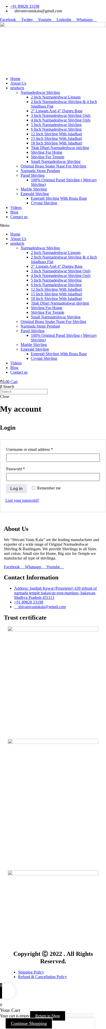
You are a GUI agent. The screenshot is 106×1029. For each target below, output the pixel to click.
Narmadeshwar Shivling (40, 92)
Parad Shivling (33, 175)
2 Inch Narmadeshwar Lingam (56, 97)
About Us (18, 83)
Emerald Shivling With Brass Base (59, 198)
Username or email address (37, 449)
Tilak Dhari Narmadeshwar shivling (60, 148)
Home (15, 78)
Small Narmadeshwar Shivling (56, 161)
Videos (16, 207)
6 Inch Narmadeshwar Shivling (56, 129)
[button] (53, 225)
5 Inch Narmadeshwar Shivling (56, 124)
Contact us (19, 217)
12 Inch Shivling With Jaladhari (56, 134)
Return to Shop (47, 1016)
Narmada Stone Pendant (40, 171)
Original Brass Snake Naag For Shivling (53, 166)
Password (23, 468)
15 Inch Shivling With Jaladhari (56, 138)
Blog (14, 212)
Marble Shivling (34, 189)
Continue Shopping (29, 1023)
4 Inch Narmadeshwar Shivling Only (61, 120)
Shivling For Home (46, 152)
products (17, 88)
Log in (16, 488)
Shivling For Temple (47, 157)
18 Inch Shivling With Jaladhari (56, 143)
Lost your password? (22, 500)
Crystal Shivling (44, 203)
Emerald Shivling (35, 194)
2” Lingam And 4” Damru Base (57, 111)
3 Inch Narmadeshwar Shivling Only (61, 115)
